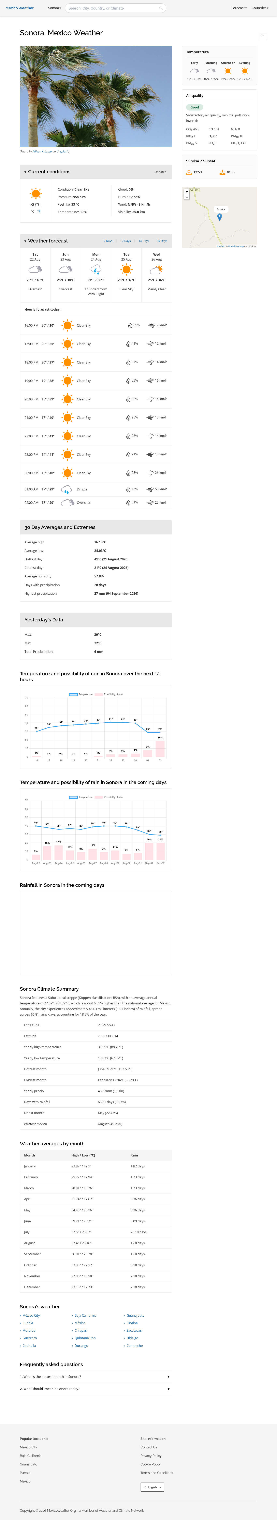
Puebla (28, 1323)
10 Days (125, 241)
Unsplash (62, 151)
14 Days (143, 241)
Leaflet (220, 246)
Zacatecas (134, 1330)
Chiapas (81, 1330)
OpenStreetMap (236, 246)
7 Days (108, 241)
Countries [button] (260, 8)
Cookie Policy (151, 1464)
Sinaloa (132, 1323)
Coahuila (29, 1345)
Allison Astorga (42, 151)
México (80, 1323)
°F (38, 211)
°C (32, 211)
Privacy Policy (151, 1456)
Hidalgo (132, 1338)
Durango (81, 1345)
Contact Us (149, 1447)
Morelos (29, 1330)
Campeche (135, 1345)
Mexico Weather (19, 8)
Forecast (239, 8)
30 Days (162, 241)
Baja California (86, 1315)
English (152, 1487)
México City (31, 1315)
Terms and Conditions (157, 1473)
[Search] (161, 8)
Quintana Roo (85, 1338)
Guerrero (30, 1338)
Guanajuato (136, 1315)
